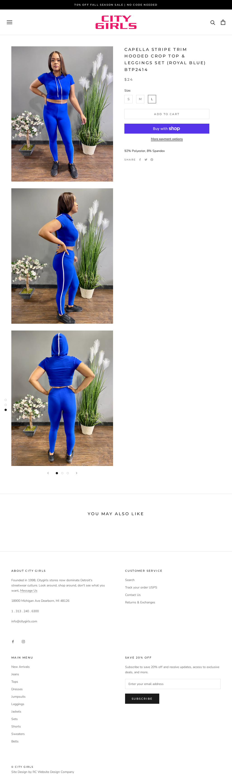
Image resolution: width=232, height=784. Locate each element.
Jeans (15, 674)
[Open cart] (223, 22)
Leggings (17, 704)
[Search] (212, 22)
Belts (15, 741)
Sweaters (18, 734)
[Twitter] (146, 159)
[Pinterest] (151, 159)
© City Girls (22, 766)
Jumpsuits (18, 696)
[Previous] (48, 473)
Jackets (16, 711)
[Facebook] (140, 159)
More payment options (167, 139)
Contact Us (133, 595)
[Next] (76, 473)
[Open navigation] (9, 22)
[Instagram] (23, 641)
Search (130, 580)
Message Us (28, 590)
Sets (14, 719)
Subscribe (142, 698)
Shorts (16, 726)
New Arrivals (20, 667)
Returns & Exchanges (140, 602)
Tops (14, 682)
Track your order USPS (141, 587)
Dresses (17, 689)
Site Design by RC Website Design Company (42, 772)
